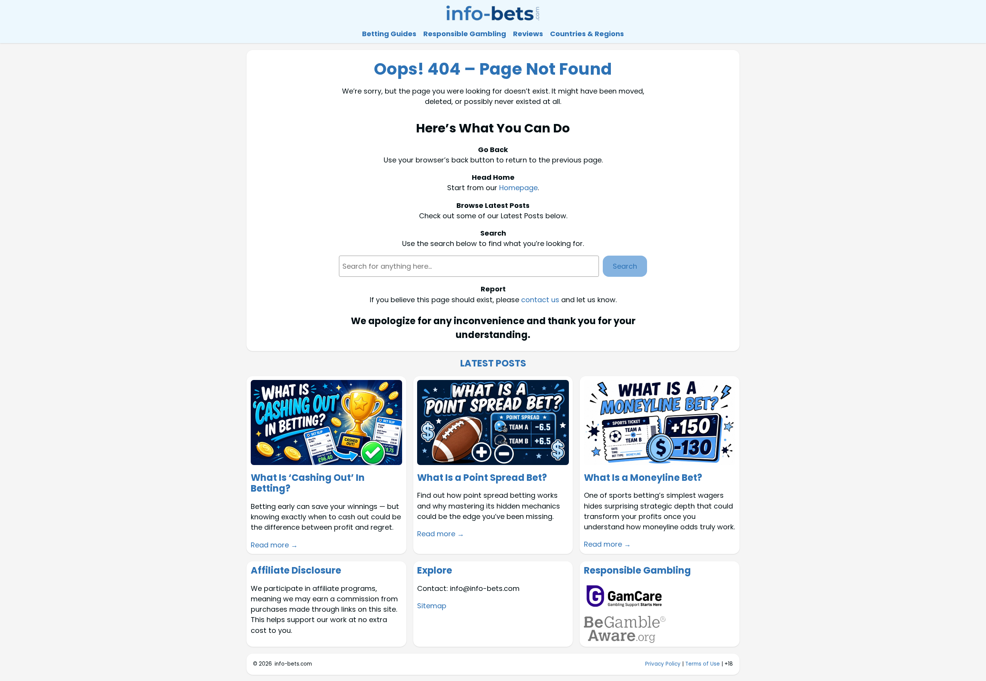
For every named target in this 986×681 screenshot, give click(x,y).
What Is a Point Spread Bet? (482, 478)
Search (625, 266)
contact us (540, 300)
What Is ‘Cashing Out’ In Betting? (308, 483)
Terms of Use (702, 664)
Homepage (518, 187)
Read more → (274, 545)
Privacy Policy (663, 664)
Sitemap (431, 606)
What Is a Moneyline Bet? (643, 478)
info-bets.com (293, 664)
